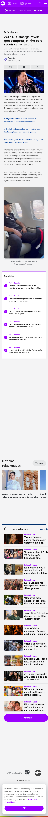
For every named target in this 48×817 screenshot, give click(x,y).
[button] (20, 486)
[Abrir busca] (40, 3)
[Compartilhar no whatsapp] (10, 67)
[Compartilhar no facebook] (24, 67)
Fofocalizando (11, 32)
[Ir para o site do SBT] (38, 773)
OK (24, 808)
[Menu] (45, 3)
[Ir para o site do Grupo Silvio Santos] (20, 773)
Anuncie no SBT (24, 780)
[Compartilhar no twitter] (37, 67)
